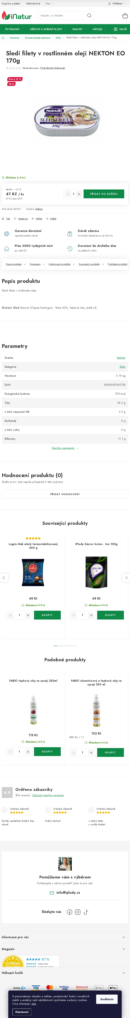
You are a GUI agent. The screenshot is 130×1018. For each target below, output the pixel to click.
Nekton (39, 209)
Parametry (35, 264)
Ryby (123, 367)
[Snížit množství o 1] (68, 194)
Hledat (89, 15)
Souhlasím (106, 999)
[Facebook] (69, 912)
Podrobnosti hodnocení (52, 68)
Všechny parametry (63, 448)
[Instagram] (77, 912)
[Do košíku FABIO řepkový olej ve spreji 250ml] (47, 751)
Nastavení (21, 1012)
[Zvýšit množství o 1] (79, 194)
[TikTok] (86, 912)
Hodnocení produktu (60, 264)
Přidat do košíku (104, 194)
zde (33, 1004)
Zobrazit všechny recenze (48, 795)
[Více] (120, 29)
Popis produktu (14, 264)
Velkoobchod (33, 3)
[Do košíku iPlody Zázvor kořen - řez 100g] (110, 615)
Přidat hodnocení (65, 494)
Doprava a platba (11, 3)
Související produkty (89, 264)
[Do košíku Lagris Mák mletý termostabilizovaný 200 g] (47, 615)
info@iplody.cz (68, 892)
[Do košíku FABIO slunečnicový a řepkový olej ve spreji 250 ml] (110, 752)
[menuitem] (14, 29)
